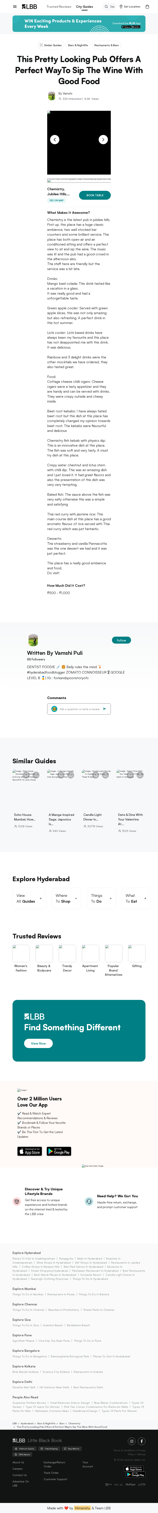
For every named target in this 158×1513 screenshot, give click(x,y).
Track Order (51, 1472)
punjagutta (66, 1258)
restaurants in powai (61, 1294)
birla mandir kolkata (25, 1371)
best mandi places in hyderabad (55, 1274)
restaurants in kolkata (88, 1371)
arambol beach (53, 1325)
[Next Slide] (103, 139)
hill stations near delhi (54, 1387)
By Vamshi (65, 93)
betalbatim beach (78, 1325)
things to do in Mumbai (28, 1294)
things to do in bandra (94, 1294)
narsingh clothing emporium (49, 1278)
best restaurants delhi (88, 1387)
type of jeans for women (43, 1406)
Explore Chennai (25, 1304)
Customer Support (55, 1479)
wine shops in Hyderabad (54, 1262)
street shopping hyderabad (49, 1270)
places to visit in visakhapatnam (34, 1258)
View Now (38, 1043)
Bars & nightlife (46, 1423)
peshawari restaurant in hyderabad (95, 1270)
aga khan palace (23, 1340)
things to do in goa (26, 1325)
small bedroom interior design (70, 1402)
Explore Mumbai (24, 1289)
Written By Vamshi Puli (54, 652)
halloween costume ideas (52, 1410)
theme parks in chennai (98, 1309)
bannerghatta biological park (70, 1356)
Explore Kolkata (24, 1366)
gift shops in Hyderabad (91, 1262)
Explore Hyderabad (27, 1253)
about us (18, 1462)
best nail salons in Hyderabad (83, 1266)
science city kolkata (56, 1371)
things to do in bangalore (30, 1356)
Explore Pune (22, 1335)
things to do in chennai (28, 1309)
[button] (130, 6)
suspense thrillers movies (29, 1402)
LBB (15, 1423)
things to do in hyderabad (90, 1278)
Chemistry (74, 1423)
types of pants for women (119, 1410)
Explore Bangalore (26, 1351)
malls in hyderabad (89, 1258)
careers (18, 1468)
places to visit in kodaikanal (111, 1356)
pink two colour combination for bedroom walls (96, 1406)
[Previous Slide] (54, 139)
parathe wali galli (24, 1387)
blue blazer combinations (111, 1402)
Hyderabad (27, 1423)
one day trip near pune (54, 1340)
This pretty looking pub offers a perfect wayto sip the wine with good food (62, 1426)
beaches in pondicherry (63, 1309)
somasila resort (91, 1274)
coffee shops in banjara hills (41, 1266)
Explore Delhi (22, 1382)
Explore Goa (22, 1320)
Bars (62, 1423)
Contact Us (20, 1475)
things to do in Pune (87, 1340)
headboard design (85, 1410)
